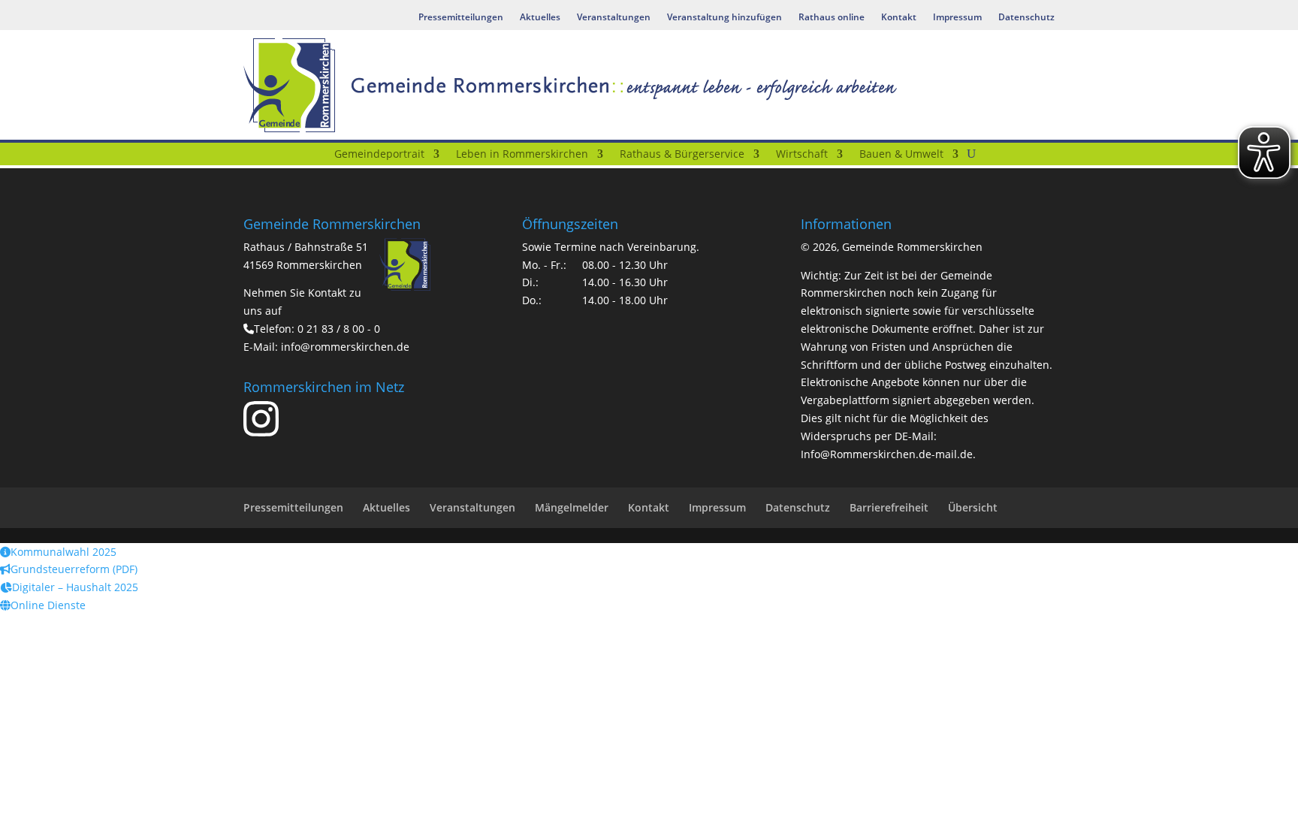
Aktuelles (540, 17)
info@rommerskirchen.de (345, 347)
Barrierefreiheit (889, 507)
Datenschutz (1026, 17)
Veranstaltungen (614, 17)
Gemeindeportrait (379, 155)
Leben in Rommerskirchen (522, 155)
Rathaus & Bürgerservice (682, 155)
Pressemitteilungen (460, 17)
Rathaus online (831, 17)
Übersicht (973, 507)
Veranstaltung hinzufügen (724, 17)
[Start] (316, 157)
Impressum (957, 17)
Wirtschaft (802, 155)
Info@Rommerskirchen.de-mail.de (887, 454)
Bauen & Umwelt (901, 155)
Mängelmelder (571, 507)
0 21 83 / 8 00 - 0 (338, 328)
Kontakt (898, 17)
